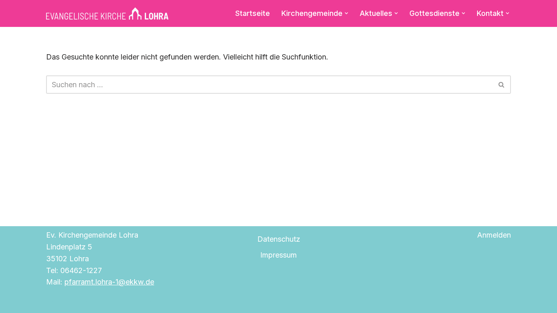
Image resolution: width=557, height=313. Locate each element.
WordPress (142, 302)
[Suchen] (502, 84)
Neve (55, 302)
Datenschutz (278, 239)
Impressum (278, 255)
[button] (346, 13)
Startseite (252, 13)
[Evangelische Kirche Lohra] (107, 13)
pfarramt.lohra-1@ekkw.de (109, 282)
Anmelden (494, 235)
